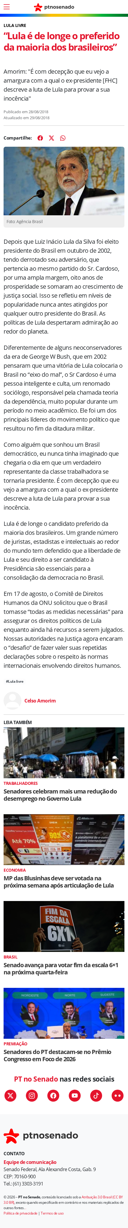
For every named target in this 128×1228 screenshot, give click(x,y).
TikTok (96, 1096)
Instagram (32, 1096)
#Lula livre (15, 681)
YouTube (75, 1096)
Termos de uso (52, 1213)
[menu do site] (6, 6)
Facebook (53, 1096)
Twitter (10, 1096)
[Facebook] (40, 138)
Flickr (118, 1096)
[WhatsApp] (62, 138)
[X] (51, 138)
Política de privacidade (21, 1213)
